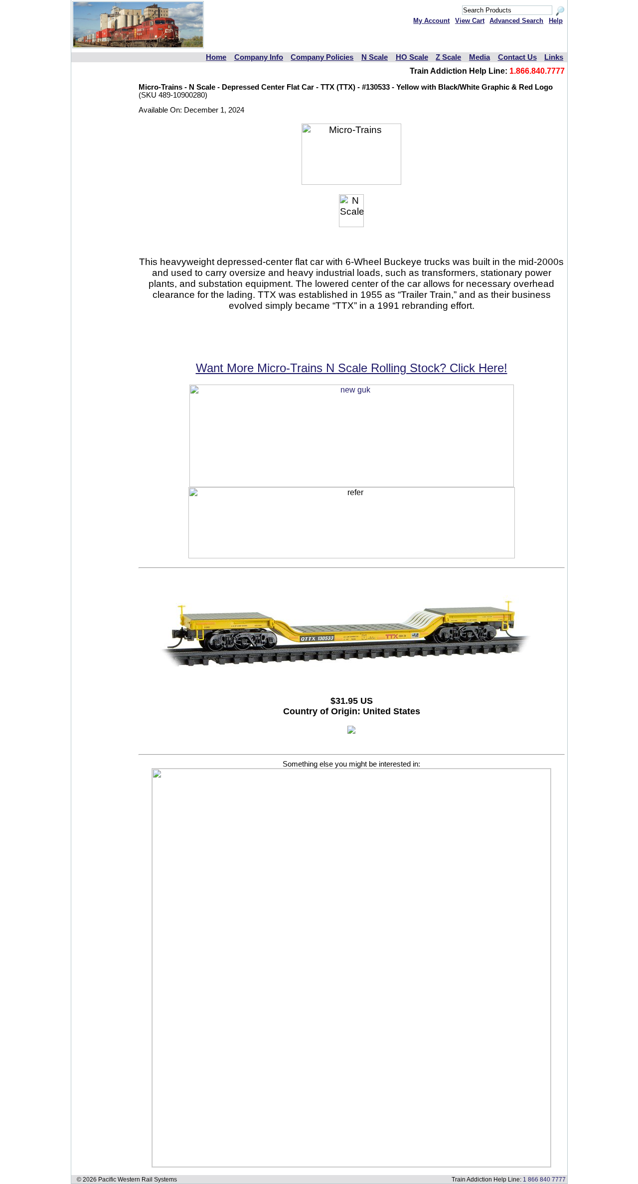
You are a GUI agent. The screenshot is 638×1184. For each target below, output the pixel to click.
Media (479, 57)
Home (216, 57)
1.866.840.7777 (537, 71)
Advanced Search (516, 20)
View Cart (469, 20)
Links (553, 57)
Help (556, 20)
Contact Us (517, 57)
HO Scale (412, 57)
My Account (431, 20)
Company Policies (322, 57)
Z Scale (448, 57)
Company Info (258, 57)
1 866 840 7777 (544, 1179)
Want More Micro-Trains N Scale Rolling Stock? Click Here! (351, 368)
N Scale (374, 57)
